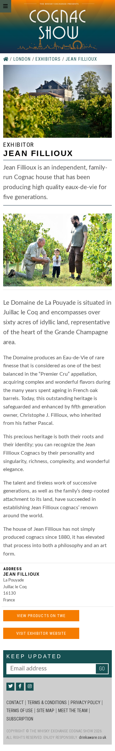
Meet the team (73, 710)
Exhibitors (48, 59)
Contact (15, 702)
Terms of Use (19, 710)
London (22, 59)
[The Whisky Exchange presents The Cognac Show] (57, 26)
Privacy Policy (85, 702)
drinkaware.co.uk (92, 737)
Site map (45, 710)
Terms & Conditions (47, 702)
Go (102, 669)
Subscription (19, 718)
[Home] (6, 59)
